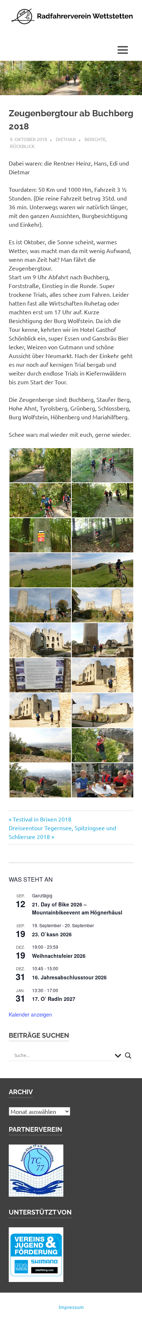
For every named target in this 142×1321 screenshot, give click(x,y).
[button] (40, 465)
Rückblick (22, 146)
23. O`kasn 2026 (52, 934)
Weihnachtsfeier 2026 (59, 955)
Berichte (95, 139)
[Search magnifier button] (128, 1055)
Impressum (71, 1306)
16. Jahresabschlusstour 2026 (69, 977)
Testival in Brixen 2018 (41, 819)
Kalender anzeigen (30, 1014)
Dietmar (66, 139)
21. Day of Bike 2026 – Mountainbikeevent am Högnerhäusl (77, 908)
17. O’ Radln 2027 (53, 998)
